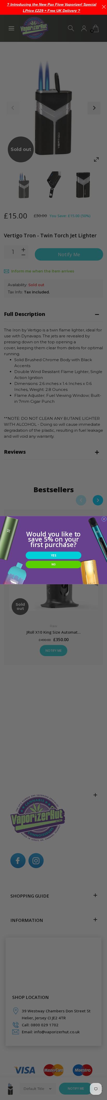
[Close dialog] (104, 519)
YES (53, 555)
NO (53, 564)
